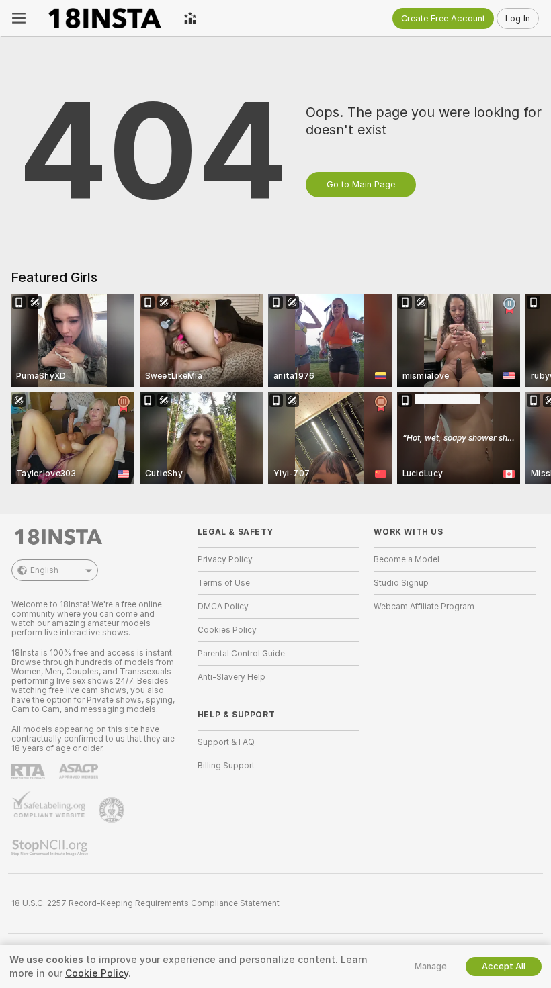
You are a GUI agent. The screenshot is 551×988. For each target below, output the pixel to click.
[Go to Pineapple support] (113, 810)
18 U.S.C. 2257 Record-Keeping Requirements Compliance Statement (145, 903)
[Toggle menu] (19, 18)
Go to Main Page (361, 184)
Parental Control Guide (241, 653)
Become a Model (406, 559)
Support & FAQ (226, 742)
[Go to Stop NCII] (51, 848)
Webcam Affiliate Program (424, 606)
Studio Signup (401, 583)
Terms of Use (224, 583)
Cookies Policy (227, 630)
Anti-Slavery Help (231, 677)
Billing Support (226, 765)
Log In (517, 18)
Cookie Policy (96, 973)
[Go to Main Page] (105, 18)
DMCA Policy (223, 606)
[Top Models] (190, 18)
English (44, 570)
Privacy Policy (225, 559)
